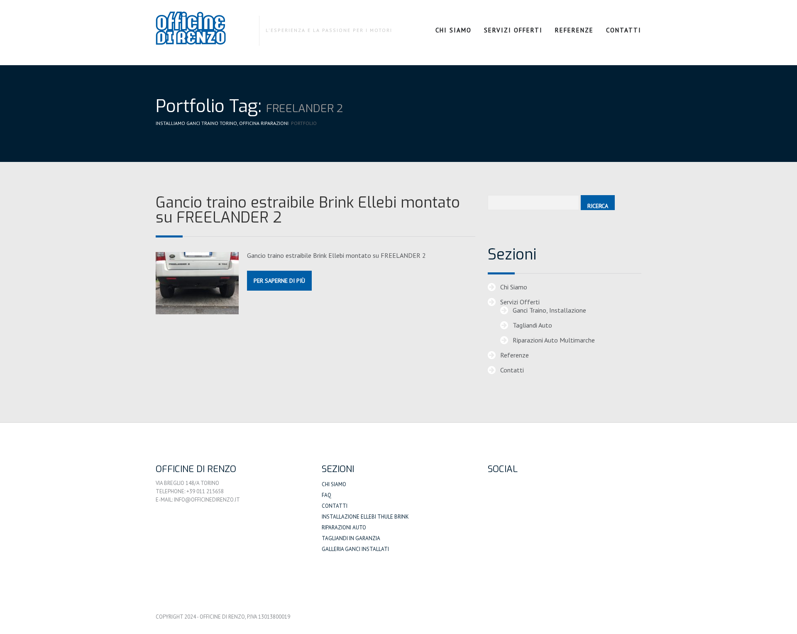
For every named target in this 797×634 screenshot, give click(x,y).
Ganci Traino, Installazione (549, 310)
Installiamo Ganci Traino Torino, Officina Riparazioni (222, 123)
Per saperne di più (279, 280)
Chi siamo (334, 484)
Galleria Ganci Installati (355, 549)
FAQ (326, 495)
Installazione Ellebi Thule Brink (365, 516)
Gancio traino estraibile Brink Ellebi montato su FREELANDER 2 (308, 210)
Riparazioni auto (344, 527)
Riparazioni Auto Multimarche (554, 340)
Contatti (623, 30)
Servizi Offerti (513, 30)
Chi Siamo (453, 30)
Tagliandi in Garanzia (351, 538)
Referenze (574, 30)
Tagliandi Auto (532, 325)
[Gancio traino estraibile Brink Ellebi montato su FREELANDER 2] (197, 283)
